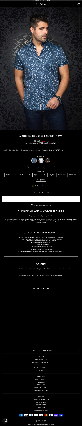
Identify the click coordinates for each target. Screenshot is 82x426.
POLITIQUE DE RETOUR (41, 410)
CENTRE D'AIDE (41, 377)
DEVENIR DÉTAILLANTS (41, 387)
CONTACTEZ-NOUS (41, 379)
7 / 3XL (52, 175)
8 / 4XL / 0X (61, 175)
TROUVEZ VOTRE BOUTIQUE (41, 399)
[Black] (48, 161)
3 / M (21, 175)
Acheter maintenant (41, 199)
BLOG (40, 370)
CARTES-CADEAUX (41, 402)
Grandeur (41, 171)
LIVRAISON (41, 357)
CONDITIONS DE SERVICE (41, 390)
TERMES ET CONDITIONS (41, 365)
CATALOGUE (41, 382)
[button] (79, 68)
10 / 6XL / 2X (41, 180)
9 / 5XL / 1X (72, 175)
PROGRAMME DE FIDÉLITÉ (41, 367)
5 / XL (36, 175)
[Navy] (34, 161)
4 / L (28, 175)
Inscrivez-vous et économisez (40, 350)
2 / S (15, 175)
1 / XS (8, 175)
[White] (41, 161)
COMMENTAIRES (41, 405)
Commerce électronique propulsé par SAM (41, 424)
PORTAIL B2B (41, 385)
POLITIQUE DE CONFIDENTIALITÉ (41, 362)
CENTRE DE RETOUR (41, 359)
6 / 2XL (44, 175)
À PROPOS (41, 397)
